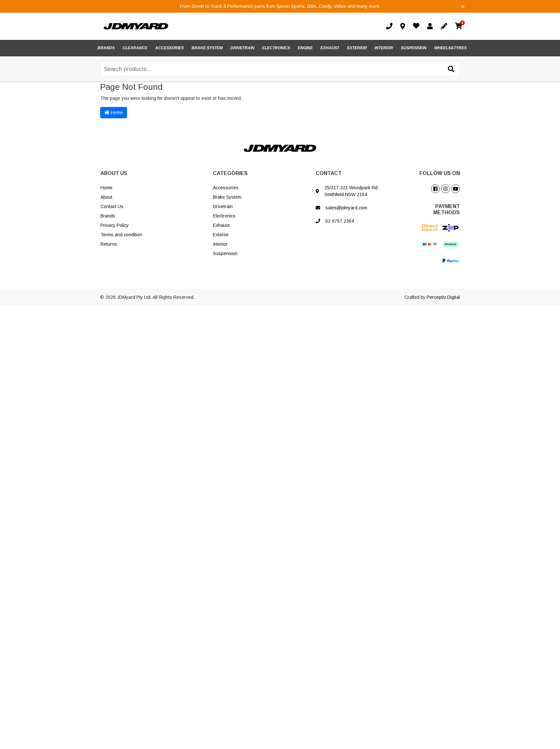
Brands (107, 215)
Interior (220, 244)
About (106, 197)
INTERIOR (384, 48)
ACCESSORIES (169, 48)
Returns (108, 244)
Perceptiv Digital (443, 297)
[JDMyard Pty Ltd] (136, 26)
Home (116, 112)
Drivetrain (223, 206)
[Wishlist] (417, 26)
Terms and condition (121, 234)
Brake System (227, 197)
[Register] (445, 26)
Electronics (224, 215)
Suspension (225, 253)
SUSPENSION (413, 48)
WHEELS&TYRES (450, 48)
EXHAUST (330, 48)
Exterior (221, 234)
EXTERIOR (357, 48)
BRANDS (106, 48)
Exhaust (221, 225)
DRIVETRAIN (242, 48)
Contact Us (111, 206)
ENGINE (305, 48)
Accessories (226, 187)
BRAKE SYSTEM (207, 48)
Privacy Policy (114, 225)
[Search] (451, 69)
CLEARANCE (134, 48)
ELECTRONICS (276, 48)
